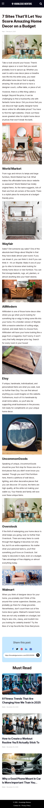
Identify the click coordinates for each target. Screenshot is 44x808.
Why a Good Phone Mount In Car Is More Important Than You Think (21, 782)
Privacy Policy (26, 805)
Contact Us (17, 805)
